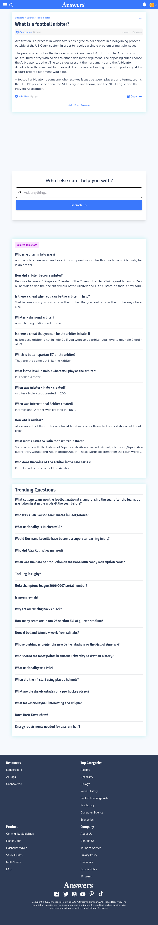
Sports (30, 17)
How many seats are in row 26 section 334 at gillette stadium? (59, 621)
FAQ (9, 869)
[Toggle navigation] (5, 4)
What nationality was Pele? (34, 668)
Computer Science (92, 812)
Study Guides (14, 855)
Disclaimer (87, 862)
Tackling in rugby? (28, 574)
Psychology (87, 805)
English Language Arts (94, 798)
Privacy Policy (89, 855)
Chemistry (87, 777)
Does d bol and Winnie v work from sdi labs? (47, 633)
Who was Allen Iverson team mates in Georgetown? (51, 515)
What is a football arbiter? (42, 24)
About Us (86, 833)
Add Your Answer (79, 105)
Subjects (19, 17)
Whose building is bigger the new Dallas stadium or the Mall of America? (67, 644)
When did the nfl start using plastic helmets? (47, 680)
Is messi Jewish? (26, 597)
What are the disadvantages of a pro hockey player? (52, 691)
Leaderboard (14, 770)
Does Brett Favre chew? (31, 715)
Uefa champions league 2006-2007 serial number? (51, 586)
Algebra (85, 770)
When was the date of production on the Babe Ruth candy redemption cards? (70, 562)
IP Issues (86, 876)
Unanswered (14, 784)
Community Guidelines (20, 833)
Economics (87, 819)
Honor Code (13, 841)
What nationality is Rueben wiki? (38, 527)
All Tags (11, 777)
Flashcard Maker (16, 848)
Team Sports (43, 17)
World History (89, 791)
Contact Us (87, 841)
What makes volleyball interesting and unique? (48, 703)
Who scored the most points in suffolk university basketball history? (64, 656)
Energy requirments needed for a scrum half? (47, 727)
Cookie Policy (89, 869)
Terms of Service (91, 848)
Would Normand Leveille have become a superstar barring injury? (62, 539)
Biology (85, 784)
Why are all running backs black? (38, 609)
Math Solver (13, 862)
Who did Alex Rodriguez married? (39, 550)
